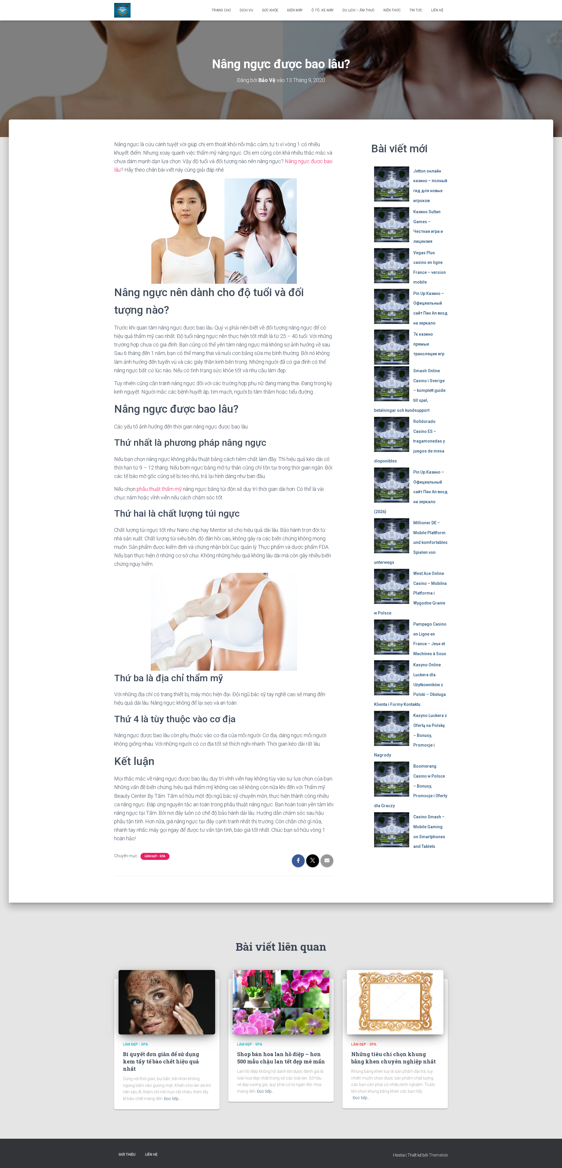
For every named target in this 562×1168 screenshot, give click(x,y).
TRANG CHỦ (221, 10)
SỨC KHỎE (270, 10)
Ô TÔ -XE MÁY (322, 10)
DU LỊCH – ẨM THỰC (358, 10)
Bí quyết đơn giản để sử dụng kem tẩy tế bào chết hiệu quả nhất (161, 1061)
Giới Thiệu (127, 1154)
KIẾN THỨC (392, 10)
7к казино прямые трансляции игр (428, 344)
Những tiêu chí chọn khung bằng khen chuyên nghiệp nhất (393, 1058)
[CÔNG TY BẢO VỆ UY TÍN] (122, 10)
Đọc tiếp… (172, 1098)
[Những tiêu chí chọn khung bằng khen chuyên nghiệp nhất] (395, 1002)
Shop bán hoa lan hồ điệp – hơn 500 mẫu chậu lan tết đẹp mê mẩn (281, 1058)
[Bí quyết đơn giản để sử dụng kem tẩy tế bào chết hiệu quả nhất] (167, 1002)
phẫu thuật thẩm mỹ (159, 489)
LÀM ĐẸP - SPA (155, 856)
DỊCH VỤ (246, 10)
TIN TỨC (415, 10)
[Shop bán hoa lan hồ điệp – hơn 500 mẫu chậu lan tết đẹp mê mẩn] (281, 1002)
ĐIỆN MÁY (295, 10)
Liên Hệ (437, 10)
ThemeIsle (438, 1155)
